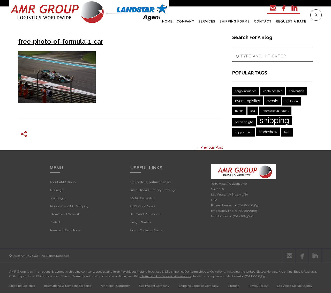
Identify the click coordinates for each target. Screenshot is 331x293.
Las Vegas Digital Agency (294, 286)
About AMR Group (63, 182)
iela (252, 110)
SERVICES (206, 21)
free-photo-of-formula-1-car (60, 41)
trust (287, 132)
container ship (272, 91)
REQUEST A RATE (291, 21)
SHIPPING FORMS (235, 21)
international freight (275, 110)
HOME (167, 21)
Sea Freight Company (154, 286)
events (272, 101)
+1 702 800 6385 (246, 205)
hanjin (239, 110)
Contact (55, 222)
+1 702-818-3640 (241, 216)
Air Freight (57, 190)
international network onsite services (165, 276)
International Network (65, 214)
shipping (274, 120)
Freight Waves (140, 222)
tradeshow (268, 132)
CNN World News (142, 206)
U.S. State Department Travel (150, 182)
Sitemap (233, 286)
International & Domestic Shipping (68, 286)
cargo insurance (246, 91)
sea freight (139, 271)
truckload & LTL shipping (165, 271)
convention (296, 91)
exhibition (291, 101)
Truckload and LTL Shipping (69, 206)
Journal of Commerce (145, 214)
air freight (123, 271)
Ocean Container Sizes (146, 230)
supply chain (243, 132)
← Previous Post (209, 147)
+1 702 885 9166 (246, 211)
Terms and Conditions (65, 230)
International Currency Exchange (153, 190)
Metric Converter (142, 198)
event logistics (247, 101)
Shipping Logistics (22, 286)
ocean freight (244, 122)
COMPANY (185, 21)
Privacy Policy (258, 286)
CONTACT (263, 21)
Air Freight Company (115, 286)
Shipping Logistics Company (199, 286)
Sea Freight (58, 198)
